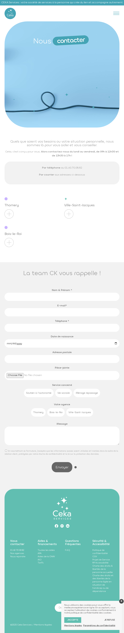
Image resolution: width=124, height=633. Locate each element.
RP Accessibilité (100, 563)
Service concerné (62, 385)
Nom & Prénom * (62, 290)
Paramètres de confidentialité (99, 626)
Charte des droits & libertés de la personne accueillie (102, 569)
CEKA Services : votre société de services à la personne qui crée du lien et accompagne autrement (62, 2)
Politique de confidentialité (100, 551)
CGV (94, 557)
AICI (39, 560)
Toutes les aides (46, 550)
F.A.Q (67, 550)
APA (39, 553)
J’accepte (72, 620)
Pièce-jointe (62, 367)
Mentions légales (43, 625)
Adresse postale (62, 352)
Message (62, 423)
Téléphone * (62, 321)
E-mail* (62, 305)
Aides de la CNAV (46, 557)
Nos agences (17, 553)
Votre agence (62, 404)
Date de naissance (62, 336)
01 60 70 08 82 (17, 550)
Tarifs (41, 563)
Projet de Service (101, 560)
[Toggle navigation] (116, 13)
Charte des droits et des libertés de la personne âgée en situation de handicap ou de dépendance (102, 583)
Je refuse (109, 620)
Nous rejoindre (17, 557)
